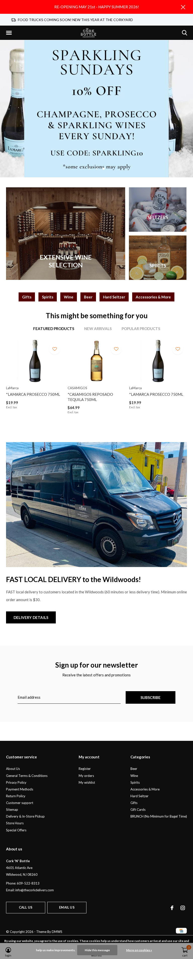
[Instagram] (182, 907)
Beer (88, 297)
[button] (10, 33)
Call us (25, 907)
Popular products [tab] (141, 328)
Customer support (19, 803)
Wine (68, 297)
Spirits (47, 297)
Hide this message (97, 950)
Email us (66, 907)
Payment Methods (19, 789)
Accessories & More (153, 297)
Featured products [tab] (53, 328)
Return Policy (15, 796)
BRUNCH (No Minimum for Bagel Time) (158, 816)
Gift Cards (138, 810)
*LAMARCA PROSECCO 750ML (33, 394)
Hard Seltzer (114, 297)
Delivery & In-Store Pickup (25, 816)
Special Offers (16, 830)
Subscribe (150, 697)
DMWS (57, 932)
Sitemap (12, 810)
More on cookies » (139, 950)
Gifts (26, 297)
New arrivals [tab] (98, 328)
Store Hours (15, 823)
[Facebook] (172, 907)
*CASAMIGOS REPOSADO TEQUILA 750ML (90, 397)
